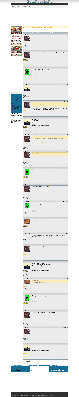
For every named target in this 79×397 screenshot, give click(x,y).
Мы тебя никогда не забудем (16, 94)
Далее (30, 30)
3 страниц (24, 30)
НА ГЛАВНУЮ (14, 392)
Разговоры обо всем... (49, 27)
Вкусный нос (13, 101)
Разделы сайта (23, 6)
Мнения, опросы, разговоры (41, 27)
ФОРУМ (18, 6)
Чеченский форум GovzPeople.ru (30, 27)
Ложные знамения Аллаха (15, 97)
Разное (29, 6)
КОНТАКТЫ (22, 392)
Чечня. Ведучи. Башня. (15, 100)
